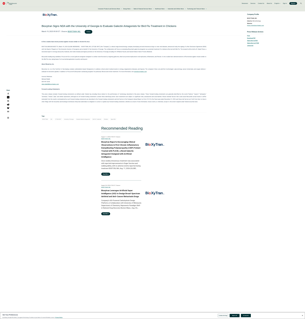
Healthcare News (160, 9)
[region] (152, 315)
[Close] (302, 315)
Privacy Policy (59, 317)
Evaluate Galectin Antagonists (83, 119)
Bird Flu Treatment (97, 119)
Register (293, 3)
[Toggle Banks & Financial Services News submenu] (153, 9)
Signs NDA (113, 119)
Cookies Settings (223, 315)
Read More (106, 174)
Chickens (106, 119)
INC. (51, 119)
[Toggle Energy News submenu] (132, 9)
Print (248, 35)
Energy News (126, 9)
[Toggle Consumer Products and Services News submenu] (121, 9)
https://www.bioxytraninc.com (255, 25)
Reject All (234, 315)
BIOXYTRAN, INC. (74, 31)
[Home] (10, 3)
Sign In (285, 3)
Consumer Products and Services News (109, 9)
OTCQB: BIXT (58, 119)
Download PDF (251, 38)
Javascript (250, 45)
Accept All (246, 315)
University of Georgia (69, 119)
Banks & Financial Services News (143, 9)
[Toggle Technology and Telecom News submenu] (206, 9)
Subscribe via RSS (252, 40)
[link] (245, 3)
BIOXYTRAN (45, 119)
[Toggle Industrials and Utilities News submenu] (185, 9)
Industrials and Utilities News (176, 9)
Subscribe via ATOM (253, 43)
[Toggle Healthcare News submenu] (166, 9)
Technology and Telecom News (196, 9)
